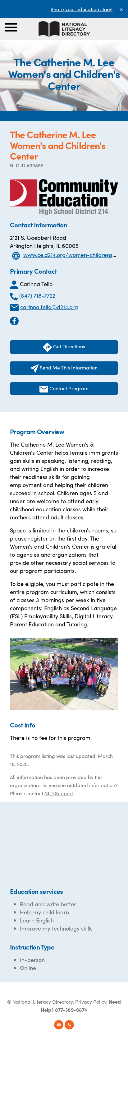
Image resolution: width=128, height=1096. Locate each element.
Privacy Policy (90, 1001)
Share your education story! (81, 9)
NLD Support (58, 793)
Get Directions (68, 346)
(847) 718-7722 (37, 295)
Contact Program (68, 388)
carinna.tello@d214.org (49, 307)
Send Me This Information (68, 367)
